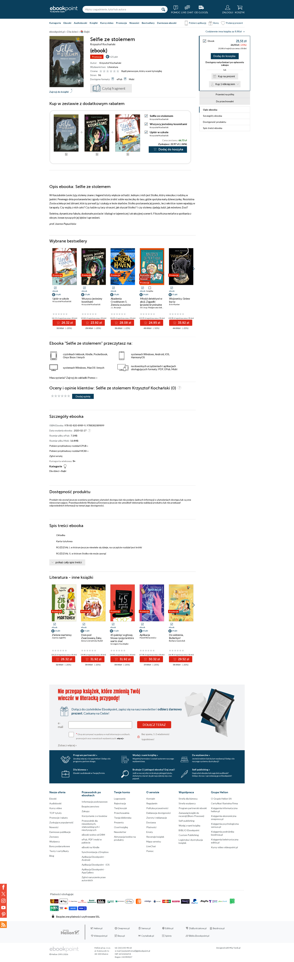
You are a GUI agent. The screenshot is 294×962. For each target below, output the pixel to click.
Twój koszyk (120, 808)
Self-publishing (186, 820)
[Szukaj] (163, 9)
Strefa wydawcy (187, 803)
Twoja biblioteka (122, 817)
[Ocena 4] (111, 71)
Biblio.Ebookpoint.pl (199, 935)
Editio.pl (169, 928)
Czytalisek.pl (147, 935)
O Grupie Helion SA (221, 798)
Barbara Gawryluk (177, 640)
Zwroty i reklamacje (156, 817)
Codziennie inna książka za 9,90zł (224, 31)
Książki (94, 22)
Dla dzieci (54, 471)
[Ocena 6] (117, 71)
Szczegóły (212, 115)
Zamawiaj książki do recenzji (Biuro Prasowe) (191, 814)
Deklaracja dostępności (158, 812)
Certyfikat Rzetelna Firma (224, 803)
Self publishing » (201, 769)
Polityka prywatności (157, 808)
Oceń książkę (121, 827)
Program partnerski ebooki (193, 808)
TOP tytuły (55, 812)
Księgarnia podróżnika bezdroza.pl (222, 833)
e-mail (60, 725)
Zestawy (54, 836)
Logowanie (120, 798)
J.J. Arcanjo (116, 307)
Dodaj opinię (83, 396)
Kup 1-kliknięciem (225, 84)
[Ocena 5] (114, 71)
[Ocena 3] (107, 71)
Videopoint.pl (100, 935)
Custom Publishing (189, 835)
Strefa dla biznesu (188, 798)
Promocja (97, 56)
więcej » (120, 738)
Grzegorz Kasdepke (119, 644)
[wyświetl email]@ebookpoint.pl (135, 951)
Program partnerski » (85, 755)
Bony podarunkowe (59, 846)
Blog (51, 855)
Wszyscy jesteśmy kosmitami (168, 124)
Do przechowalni (225, 101)
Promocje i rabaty (58, 817)
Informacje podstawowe (95, 801)
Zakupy (85, 811)
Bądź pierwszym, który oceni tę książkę (141, 71)
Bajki (63, 471)
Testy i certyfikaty (59, 851)
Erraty (149, 832)
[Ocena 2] (104, 71)
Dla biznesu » (80, 769)
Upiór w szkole (159, 132)
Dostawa (151, 822)
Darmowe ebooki (166, 22)
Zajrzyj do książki (59, 91)
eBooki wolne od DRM (93, 834)
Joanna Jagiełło (59, 637)
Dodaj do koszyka (224, 56)
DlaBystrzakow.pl (198, 928)
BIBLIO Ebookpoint (189, 830)
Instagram (3, 900)
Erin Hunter (174, 304)
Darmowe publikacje (60, 832)
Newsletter (120, 832)
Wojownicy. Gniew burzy (179, 300)
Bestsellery (148, 22)
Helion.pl (98, 928)
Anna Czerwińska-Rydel (92, 640)
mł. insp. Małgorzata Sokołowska (155, 307)
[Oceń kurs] (60, 396)
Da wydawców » (201, 755)
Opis (210, 109)
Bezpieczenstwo (90, 806)
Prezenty (119, 822)
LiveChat (151, 846)
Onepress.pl (124, 928)
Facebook (3, 887)
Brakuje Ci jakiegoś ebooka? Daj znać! (154, 769)
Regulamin (151, 803)
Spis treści (212, 128)
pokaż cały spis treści (68, 562)
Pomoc (92, 377)
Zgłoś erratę (55, 456)
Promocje (121, 22)
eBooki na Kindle (90, 847)
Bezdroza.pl (219, 928)
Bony (216, 22)
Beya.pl (121, 935)
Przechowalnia (121, 812)
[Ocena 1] (100, 71)
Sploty (168, 935)
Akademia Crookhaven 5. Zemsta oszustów (121, 301)
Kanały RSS (3, 924)
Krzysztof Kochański (110, 62)
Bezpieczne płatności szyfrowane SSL (78, 916)
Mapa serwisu (153, 841)
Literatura (113, 66)
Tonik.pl (236, 948)
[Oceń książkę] (109, 71)
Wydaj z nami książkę (189, 825)
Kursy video (106, 22)
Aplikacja (145, 634)
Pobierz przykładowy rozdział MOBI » (68, 450)
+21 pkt (114, 56)
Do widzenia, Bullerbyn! (176, 636)
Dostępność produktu (214, 121)
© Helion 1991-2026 (58, 954)
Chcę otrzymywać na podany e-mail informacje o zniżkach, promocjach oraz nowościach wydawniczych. (103, 736)
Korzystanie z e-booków (94, 816)
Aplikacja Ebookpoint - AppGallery (93, 871)
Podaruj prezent (234, 22)
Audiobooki (80, 22)
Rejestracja (120, 803)
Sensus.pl (146, 928)
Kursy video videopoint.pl (224, 847)
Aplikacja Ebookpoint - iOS (96, 864)
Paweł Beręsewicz (148, 637)
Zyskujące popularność (61, 822)
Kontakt (150, 798)
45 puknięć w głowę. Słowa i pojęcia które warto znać (122, 638)
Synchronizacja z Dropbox (95, 852)
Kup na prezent (226, 76)
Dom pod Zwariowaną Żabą (91, 636)
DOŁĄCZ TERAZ (154, 725)
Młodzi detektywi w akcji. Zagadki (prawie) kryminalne (151, 301)
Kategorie (55, 22)
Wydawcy (54, 841)
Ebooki (67, 22)
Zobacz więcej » (67, 745)
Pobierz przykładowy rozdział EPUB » (68, 445)
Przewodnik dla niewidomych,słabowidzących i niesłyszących (91, 825)
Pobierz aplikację (197, 22)
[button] (193, 269)
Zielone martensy (62, 634)
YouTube (3, 907)
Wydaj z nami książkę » (145, 755)
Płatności (151, 827)
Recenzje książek (155, 836)
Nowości (134, 22)
